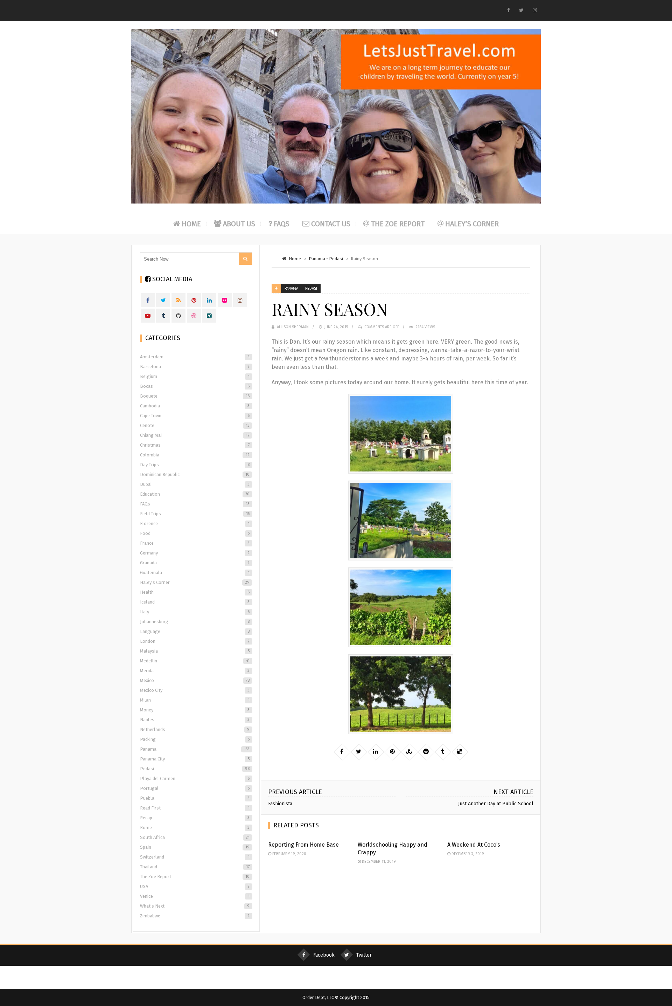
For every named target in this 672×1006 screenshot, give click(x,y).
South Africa (195, 837)
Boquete (195, 396)
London (195, 641)
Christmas (195, 445)
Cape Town (195, 415)
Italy (195, 611)
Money (195, 709)
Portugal (195, 788)
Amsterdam (195, 356)
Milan (195, 700)
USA (195, 886)
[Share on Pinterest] (392, 751)
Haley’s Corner (472, 224)
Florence (195, 523)
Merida (195, 670)
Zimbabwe (195, 915)
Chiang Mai (195, 435)
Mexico (195, 680)
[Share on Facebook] (342, 751)
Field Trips (195, 513)
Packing (195, 739)
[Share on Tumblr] (442, 751)
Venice (195, 896)
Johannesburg (195, 621)
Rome (195, 827)
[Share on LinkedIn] (375, 751)
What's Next (195, 906)
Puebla (195, 798)
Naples (195, 719)
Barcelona (195, 366)
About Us (239, 224)
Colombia (195, 454)
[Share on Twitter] (358, 751)
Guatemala (195, 572)
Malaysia (195, 651)
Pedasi (336, 258)
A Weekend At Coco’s (473, 844)
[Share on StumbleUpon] (409, 751)
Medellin (195, 660)
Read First (195, 808)
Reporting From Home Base (303, 844)
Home (191, 224)
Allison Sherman (293, 327)
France (195, 543)
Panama (317, 258)
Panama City (195, 759)
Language (195, 631)
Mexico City (195, 690)
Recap (195, 817)
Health (195, 592)
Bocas (195, 386)
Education (195, 494)
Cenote (195, 425)
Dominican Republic (195, 474)
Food (195, 533)
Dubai (195, 484)
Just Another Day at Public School (495, 804)
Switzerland (195, 857)
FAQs (281, 224)
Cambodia (195, 405)
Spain (195, 847)
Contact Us (330, 224)
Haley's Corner (195, 582)
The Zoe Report (398, 224)
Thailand (195, 866)
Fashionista (280, 804)
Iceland (195, 602)
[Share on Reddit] (426, 751)
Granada (195, 562)
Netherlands (195, 729)
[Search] (245, 259)
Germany (195, 553)
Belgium (195, 376)
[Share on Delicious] (459, 751)
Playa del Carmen (195, 778)
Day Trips (195, 464)
